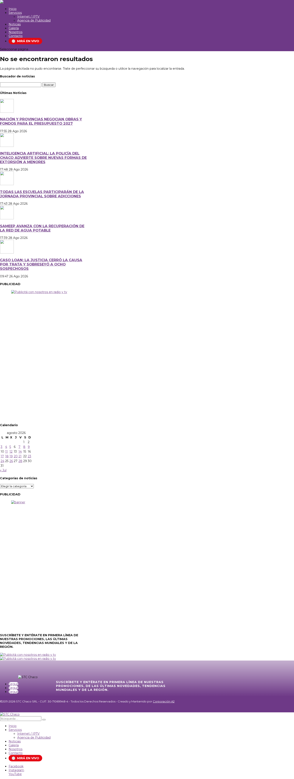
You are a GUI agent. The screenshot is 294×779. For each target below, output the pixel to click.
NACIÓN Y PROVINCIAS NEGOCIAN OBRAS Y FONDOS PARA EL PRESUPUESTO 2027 (41, 121)
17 (2, 456)
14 (20, 451)
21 (20, 456)
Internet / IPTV (28, 16)
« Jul (3, 470)
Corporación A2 (164, 701)
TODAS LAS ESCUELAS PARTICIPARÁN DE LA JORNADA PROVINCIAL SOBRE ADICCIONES (42, 194)
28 (20, 461)
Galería (14, 28)
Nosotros (15, 32)
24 (2, 461)
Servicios (15, 13)
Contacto (16, 36)
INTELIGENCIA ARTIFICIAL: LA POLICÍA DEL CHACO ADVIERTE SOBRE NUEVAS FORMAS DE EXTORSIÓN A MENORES (43, 157)
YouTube (15, 774)
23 (29, 456)
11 (6, 451)
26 (11, 461)
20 (16, 456)
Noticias (15, 24)
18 (7, 456)
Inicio (13, 9)
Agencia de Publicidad (34, 20)
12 (10, 451)
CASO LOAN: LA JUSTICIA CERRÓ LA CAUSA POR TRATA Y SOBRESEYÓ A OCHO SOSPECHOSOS (41, 264)
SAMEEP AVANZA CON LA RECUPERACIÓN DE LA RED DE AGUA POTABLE (42, 228)
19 (11, 456)
